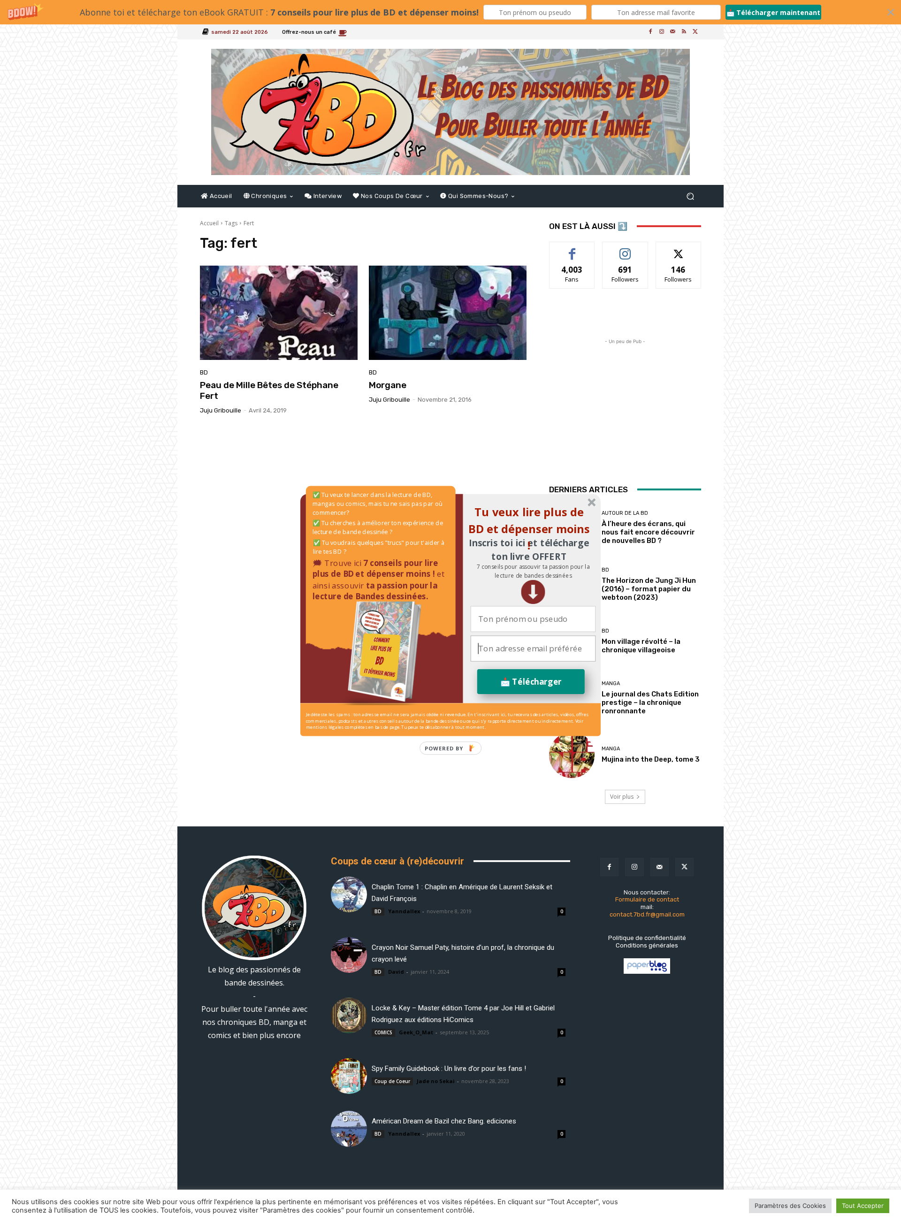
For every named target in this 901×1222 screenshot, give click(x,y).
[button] (533, 571)
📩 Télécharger (531, 681)
